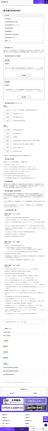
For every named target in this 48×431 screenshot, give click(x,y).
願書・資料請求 (6, 335)
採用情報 (27, 423)
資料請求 (35, 393)
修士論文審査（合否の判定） (12, 34)
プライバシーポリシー (29, 426)
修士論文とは (8, 18)
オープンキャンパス (36, 2)
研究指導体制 (8, 31)
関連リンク (8, 40)
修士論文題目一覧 (9, 37)
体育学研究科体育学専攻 (8, 374)
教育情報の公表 (24, 389)
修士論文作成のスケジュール (12, 25)
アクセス (33, 430)
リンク (3, 426)
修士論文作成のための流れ (11, 21)
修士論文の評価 (9, 28)
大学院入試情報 (6, 332)
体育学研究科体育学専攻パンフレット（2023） (15, 321)
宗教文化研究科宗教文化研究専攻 (10, 367)
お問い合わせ (12, 393)
